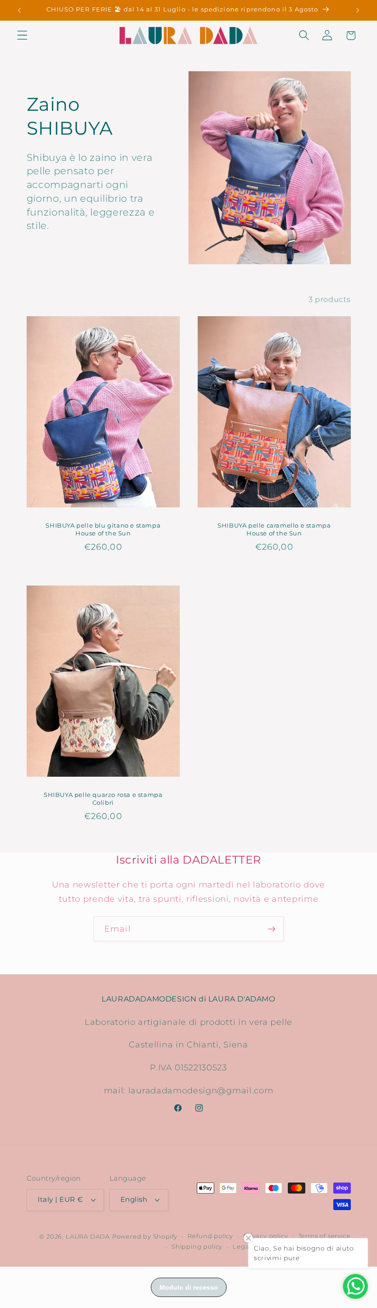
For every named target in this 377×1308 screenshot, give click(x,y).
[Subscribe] (271, 928)
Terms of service (324, 1236)
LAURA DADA (88, 1236)
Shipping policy (197, 1246)
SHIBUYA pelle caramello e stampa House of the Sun (274, 528)
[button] (22, 35)
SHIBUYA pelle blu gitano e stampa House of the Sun (103, 528)
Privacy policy (265, 1236)
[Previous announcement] (19, 10)
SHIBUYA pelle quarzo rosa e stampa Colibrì (103, 798)
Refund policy (210, 1236)
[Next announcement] (358, 10)
